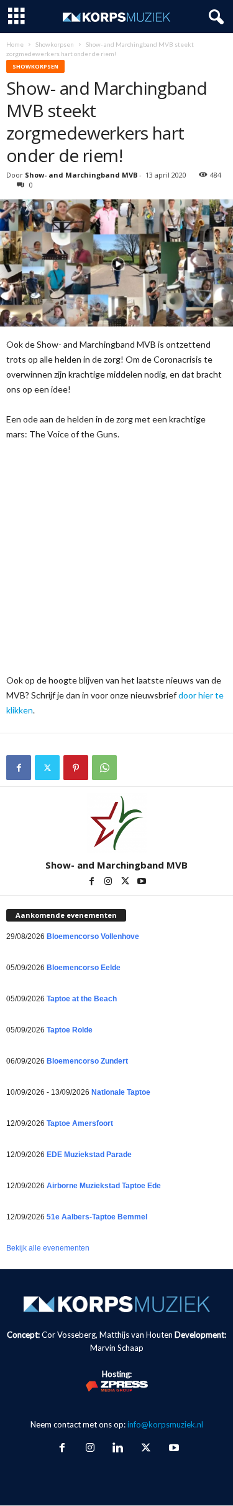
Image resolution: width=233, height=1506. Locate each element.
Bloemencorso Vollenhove (93, 936)
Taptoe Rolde (70, 1030)
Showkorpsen (54, 44)
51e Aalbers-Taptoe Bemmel (97, 1217)
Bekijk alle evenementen (47, 1248)
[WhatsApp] (104, 767)
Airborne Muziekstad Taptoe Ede (104, 1185)
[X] (47, 767)
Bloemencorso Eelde (84, 967)
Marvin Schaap (117, 1348)
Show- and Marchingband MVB (81, 174)
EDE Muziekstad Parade (89, 1154)
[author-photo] (116, 823)
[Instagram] (109, 882)
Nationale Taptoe (120, 1092)
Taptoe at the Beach (82, 998)
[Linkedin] (118, 1449)
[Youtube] (141, 882)
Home (15, 44)
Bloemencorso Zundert (87, 1061)
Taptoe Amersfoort (80, 1123)
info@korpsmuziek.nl (165, 1424)
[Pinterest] (75, 767)
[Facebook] (18, 767)
